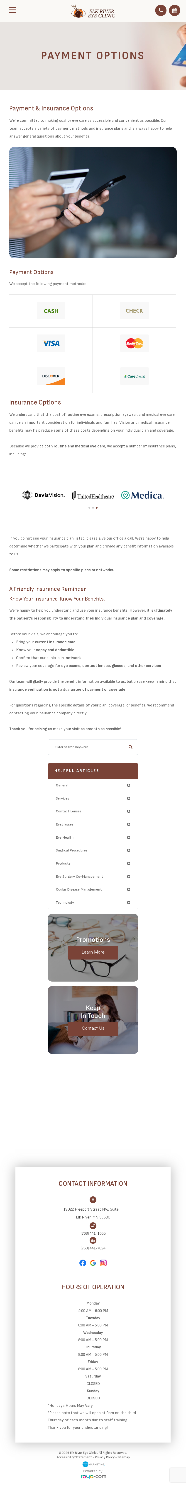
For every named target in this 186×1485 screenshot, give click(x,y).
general (62, 785)
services (62, 798)
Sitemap (123, 1457)
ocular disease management (79, 889)
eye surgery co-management (79, 876)
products (63, 863)
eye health (64, 837)
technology (65, 902)
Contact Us (93, 1028)
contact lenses (68, 811)
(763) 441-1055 (93, 1233)
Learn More (93, 951)
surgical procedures (72, 850)
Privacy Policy (105, 1457)
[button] (89, 508)
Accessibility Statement (74, 1457)
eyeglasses (64, 824)
